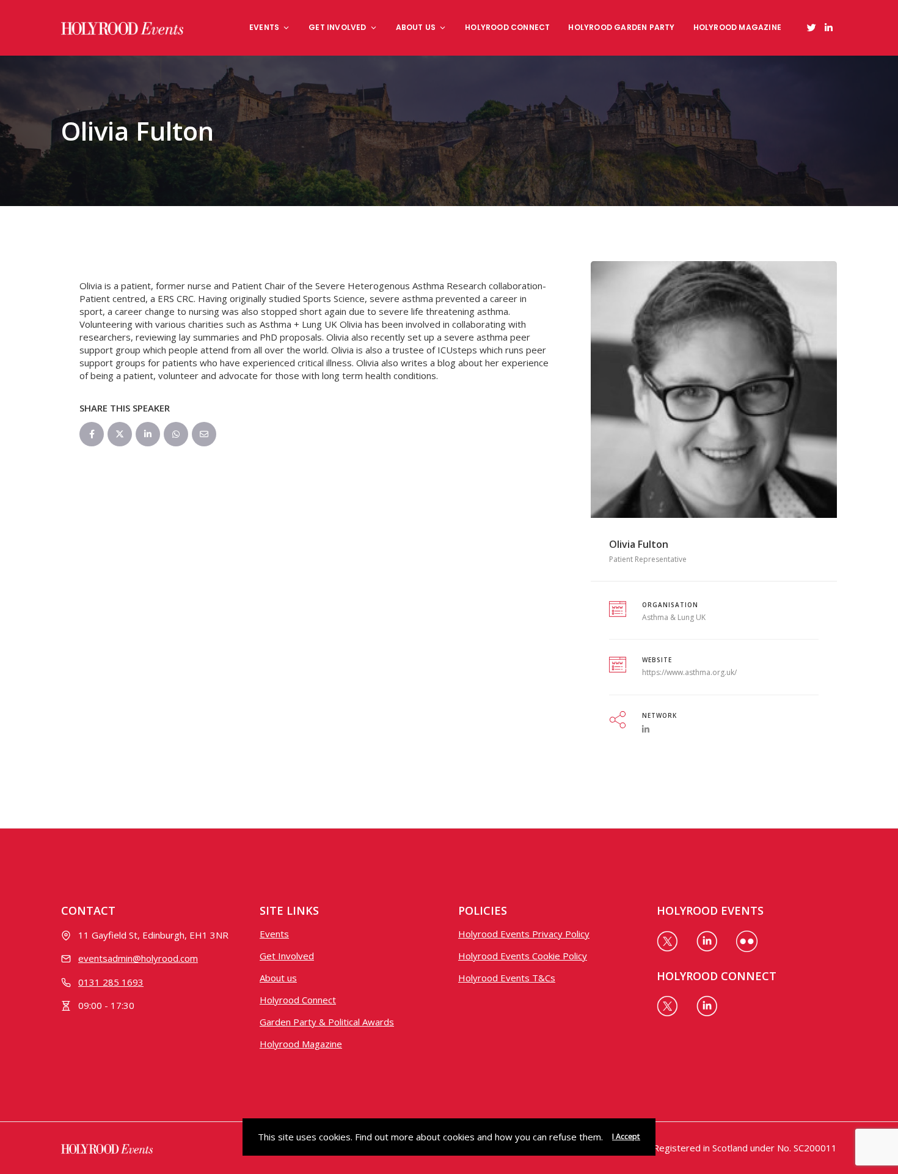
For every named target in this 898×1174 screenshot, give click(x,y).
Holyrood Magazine (737, 27)
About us (416, 27)
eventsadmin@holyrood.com (138, 958)
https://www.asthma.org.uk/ (689, 672)
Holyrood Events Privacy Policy (524, 934)
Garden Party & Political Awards (327, 1022)
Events (264, 27)
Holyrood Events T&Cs (506, 978)
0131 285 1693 (111, 982)
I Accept (626, 1136)
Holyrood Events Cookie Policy (522, 956)
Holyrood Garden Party (621, 27)
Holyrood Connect (507, 27)
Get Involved (337, 27)
